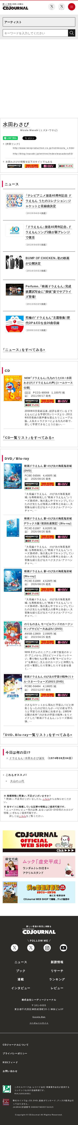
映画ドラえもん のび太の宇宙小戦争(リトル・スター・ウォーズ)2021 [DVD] (49, 679)
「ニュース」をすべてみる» (24, 349)
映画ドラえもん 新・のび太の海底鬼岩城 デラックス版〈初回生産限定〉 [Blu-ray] (48, 520)
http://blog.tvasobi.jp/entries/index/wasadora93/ (43, 153)
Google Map (39, 1016)
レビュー (57, 988)
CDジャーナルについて (16, 1044)
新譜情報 (57, 962)
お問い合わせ (10, 1071)
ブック (21, 970)
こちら (46, 798)
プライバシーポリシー (15, 1053)
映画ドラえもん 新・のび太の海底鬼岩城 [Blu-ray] (48, 573)
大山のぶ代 (17, 781)
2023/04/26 (38, 637)
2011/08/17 (38, 395)
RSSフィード (10, 1062)
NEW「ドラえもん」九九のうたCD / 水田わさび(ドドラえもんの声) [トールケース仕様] (48, 382)
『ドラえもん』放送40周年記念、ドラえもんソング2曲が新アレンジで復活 (48, 231)
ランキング (57, 979)
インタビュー (20, 988)
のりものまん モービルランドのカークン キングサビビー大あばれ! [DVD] (48, 626)
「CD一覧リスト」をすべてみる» (28, 437)
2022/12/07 (38, 689)
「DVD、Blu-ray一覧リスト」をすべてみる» (37, 734)
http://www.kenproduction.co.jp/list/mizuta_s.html (43, 148)
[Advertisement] (39, 79)
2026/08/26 (38, 478)
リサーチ (57, 970)
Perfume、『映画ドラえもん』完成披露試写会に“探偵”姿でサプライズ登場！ (48, 291)
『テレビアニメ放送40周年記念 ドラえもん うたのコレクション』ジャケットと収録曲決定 (49, 200)
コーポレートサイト (39, 1022)
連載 (21, 979)
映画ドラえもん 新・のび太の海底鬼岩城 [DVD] (48, 468)
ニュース (21, 962)
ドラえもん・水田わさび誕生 (27, 758)
